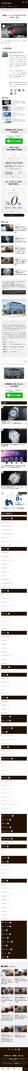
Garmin (5, 861)
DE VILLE (5, 602)
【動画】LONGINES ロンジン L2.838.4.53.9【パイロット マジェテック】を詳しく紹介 (20, 250)
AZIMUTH (6, 915)
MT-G (5, 678)
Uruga (5, 659)
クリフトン (6, 766)
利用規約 (16, 1063)
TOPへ (25, 1069)
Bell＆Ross (6, 667)
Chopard (6, 747)
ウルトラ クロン (7, 796)
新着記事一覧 (3, 6)
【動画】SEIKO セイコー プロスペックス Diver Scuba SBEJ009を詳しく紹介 (21, 229)
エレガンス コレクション (9, 812)
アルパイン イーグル (8, 751)
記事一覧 (19, 9)
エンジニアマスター (8, 724)
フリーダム (6, 621)
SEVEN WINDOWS (7, 636)
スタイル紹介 (7, 819)
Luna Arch (6, 663)
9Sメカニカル (7, 537)
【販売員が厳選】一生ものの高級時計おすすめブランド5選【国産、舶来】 (13, 445)
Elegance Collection (8, 526)
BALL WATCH (6, 720)
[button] (11, 321)
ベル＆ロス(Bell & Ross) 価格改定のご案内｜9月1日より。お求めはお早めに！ (18, 103)
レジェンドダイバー (8, 789)
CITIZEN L (6, 571)
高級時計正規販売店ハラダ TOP (8, 9)
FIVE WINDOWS (7, 655)
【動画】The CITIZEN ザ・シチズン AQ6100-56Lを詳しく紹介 (21, 981)
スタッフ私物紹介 (7, 941)
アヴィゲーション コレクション (10, 804)
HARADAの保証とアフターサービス (14, 215)
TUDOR (5, 846)
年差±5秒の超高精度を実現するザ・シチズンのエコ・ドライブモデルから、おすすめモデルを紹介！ (14, 487)
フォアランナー (7, 865)
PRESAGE (6, 712)
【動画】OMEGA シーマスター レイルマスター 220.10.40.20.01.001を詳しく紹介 (7, 1000)
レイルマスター (9, 598)
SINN (5, 731)
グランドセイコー (8, 518)
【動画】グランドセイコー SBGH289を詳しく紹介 (20, 1036)
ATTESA (5, 567)
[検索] (25, 361)
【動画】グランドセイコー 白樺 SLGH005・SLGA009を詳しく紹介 (21, 272)
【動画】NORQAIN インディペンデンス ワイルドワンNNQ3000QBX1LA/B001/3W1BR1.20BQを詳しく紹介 (7, 1018)
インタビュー (6, 716)
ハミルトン (6, 953)
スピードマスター (7, 609)
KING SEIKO (6, 701)
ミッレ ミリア (6, 754)
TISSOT (5, 956)
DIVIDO (5, 640)
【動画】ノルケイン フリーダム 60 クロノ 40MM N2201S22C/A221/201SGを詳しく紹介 (7, 981)
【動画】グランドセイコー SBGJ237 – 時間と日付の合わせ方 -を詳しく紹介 (21, 262)
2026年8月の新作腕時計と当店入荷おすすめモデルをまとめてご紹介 (18, 121)
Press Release (7, 827)
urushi (5, 651)
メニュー (19, 1069)
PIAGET (5, 937)
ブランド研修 (6, 926)
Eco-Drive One (7, 560)
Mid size (5, 648)
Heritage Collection (8, 522)
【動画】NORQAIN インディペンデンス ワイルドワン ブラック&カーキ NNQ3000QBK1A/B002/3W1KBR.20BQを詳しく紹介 (7, 1039)
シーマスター (7, 594)
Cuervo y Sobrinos (7, 728)
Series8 (5, 564)
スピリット (6, 792)
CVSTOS (5, 823)
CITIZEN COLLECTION (8, 583)
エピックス (6, 873)
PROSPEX (24, 450)
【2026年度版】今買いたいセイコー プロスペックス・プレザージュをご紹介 (19, 115)
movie (24, 9)
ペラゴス (6, 850)
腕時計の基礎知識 (23, 429)
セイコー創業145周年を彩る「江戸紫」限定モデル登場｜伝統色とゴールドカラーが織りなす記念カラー (13, 466)
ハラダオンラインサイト (2, 1070)
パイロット (6, 800)
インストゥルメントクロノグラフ (10, 739)
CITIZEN (5, 548)
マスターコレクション (8, 785)
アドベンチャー (7, 625)
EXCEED (5, 587)
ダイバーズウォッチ (8, 743)
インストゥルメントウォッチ (10, 735)
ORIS (5, 945)
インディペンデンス (8, 617)
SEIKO (5, 697)
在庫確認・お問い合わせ (13, 6)
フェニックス (7, 869)
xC (4, 575)
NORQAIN (6, 613)
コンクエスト (6, 808)
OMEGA (6, 590)
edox (5, 930)
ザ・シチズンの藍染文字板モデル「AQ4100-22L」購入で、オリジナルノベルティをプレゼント (18, 109)
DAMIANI (6, 857)
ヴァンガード (6, 834)
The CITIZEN (24, 471)
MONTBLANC (7, 922)
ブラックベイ (6, 854)
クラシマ (6, 773)
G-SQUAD (6, 693)
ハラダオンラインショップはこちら (16, 349)
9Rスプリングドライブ (8, 541)
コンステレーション (8, 606)
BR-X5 (5, 670)
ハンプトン (6, 762)
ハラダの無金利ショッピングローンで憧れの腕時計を (12, 508)
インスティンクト (7, 876)
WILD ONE (6, 628)
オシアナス (6, 686)
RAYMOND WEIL (7, 949)
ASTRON (6, 709)
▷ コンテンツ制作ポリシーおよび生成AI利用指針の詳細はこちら (14, 292)
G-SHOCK (6, 682)
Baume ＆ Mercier (8, 758)
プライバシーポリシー (8, 1063)
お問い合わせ (8, 1069)
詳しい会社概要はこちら (14, 351)
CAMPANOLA (7, 552)
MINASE (5, 632)
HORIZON (6, 644)
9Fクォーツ (6, 545)
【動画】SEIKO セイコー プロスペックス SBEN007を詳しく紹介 (20, 240)
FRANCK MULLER (7, 831)
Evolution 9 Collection (8, 533)
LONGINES (6, 777)
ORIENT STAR (7, 934)
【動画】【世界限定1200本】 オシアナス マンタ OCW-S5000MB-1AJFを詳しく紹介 (21, 1000)
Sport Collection (7, 529)
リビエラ (6, 770)
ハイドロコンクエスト (8, 781)
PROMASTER (6, 579)
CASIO (5, 674)
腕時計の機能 (7, 842)
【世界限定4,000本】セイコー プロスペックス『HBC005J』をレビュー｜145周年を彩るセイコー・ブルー (14, 423)
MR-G (5, 690)
